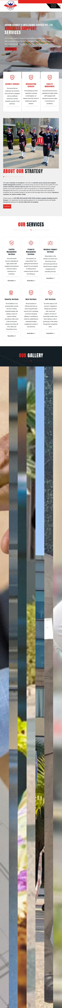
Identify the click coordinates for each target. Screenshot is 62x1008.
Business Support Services (50, 250)
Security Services (12, 84)
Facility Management (50, 85)
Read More (10, 50)
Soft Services (50, 299)
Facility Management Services (12, 251)
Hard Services (31, 299)
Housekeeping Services (31, 85)
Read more (11, 280)
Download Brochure (53, 6)
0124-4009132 (29, 5)
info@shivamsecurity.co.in (33, 7)
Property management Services (31, 251)
